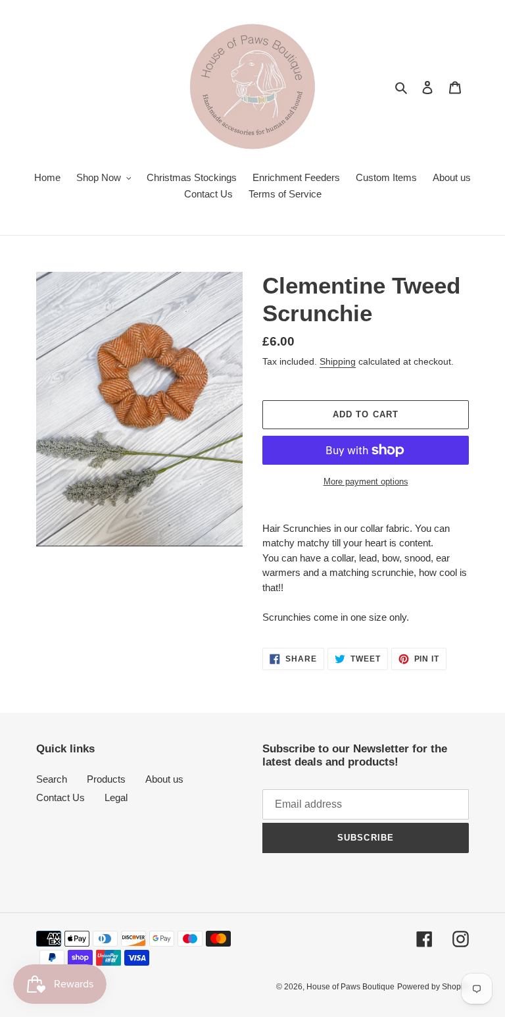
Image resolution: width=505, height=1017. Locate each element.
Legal (116, 797)
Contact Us (60, 797)
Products (106, 779)
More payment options (366, 481)
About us (164, 779)
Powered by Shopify (433, 986)
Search (51, 779)
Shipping (338, 361)
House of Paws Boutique (350, 986)
